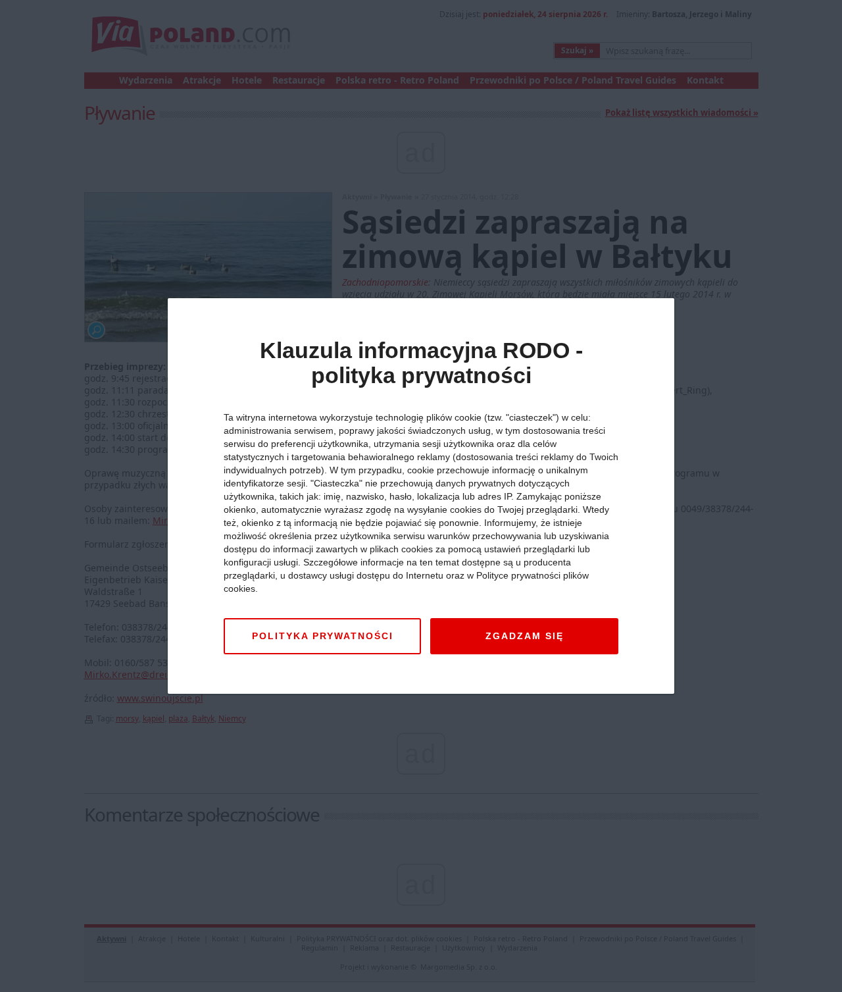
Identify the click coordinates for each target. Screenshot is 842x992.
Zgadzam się (524, 636)
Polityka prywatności (322, 636)
